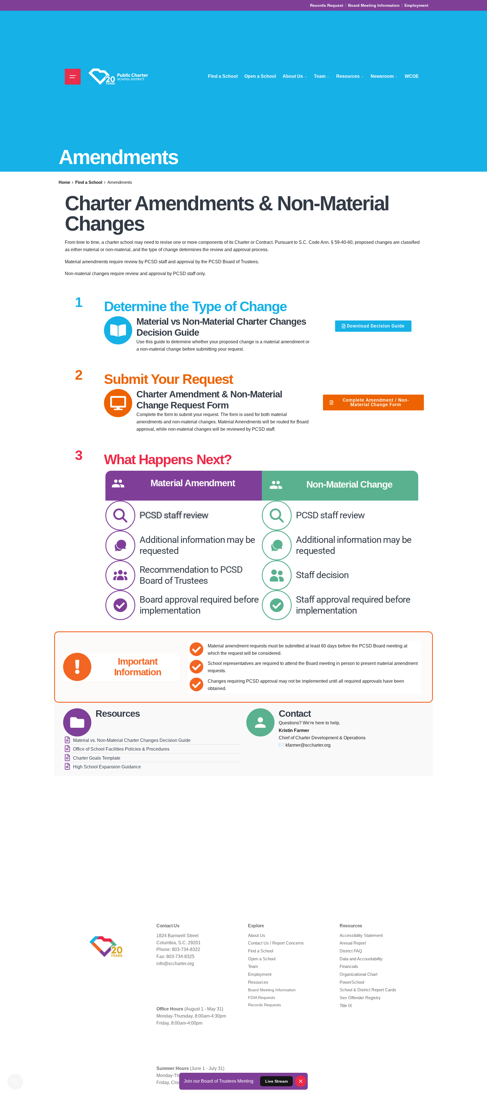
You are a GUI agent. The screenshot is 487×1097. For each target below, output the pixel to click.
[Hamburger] (73, 77)
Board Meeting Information (374, 5)
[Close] (300, 1081)
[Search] (15, 1082)
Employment (416, 5)
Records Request (326, 5)
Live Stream (276, 1081)
